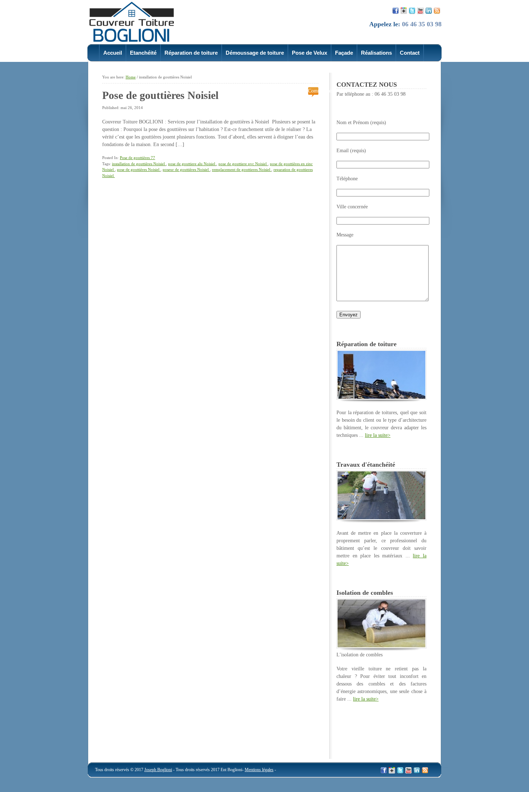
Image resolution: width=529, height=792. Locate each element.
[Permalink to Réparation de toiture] (381, 398)
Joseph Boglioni (158, 769)
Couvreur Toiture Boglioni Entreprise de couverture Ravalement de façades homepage (136, 21)
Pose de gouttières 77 (137, 157)
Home (131, 77)
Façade (344, 53)
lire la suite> (377, 435)
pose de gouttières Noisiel (138, 169)
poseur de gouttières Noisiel (186, 169)
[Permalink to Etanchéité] (381, 518)
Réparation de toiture (191, 53)
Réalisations (376, 53)
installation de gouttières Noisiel (139, 164)
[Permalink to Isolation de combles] (381, 647)
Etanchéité (143, 53)
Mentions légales (259, 769)
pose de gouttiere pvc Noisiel (243, 164)
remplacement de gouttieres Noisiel (241, 169)
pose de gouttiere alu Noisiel (192, 164)
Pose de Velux (309, 53)
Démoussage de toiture (255, 53)
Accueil (112, 53)
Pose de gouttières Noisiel (161, 95)
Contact (410, 53)
